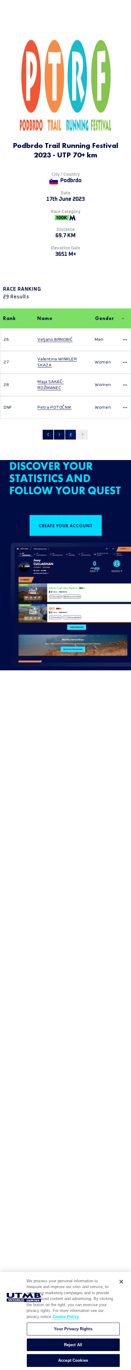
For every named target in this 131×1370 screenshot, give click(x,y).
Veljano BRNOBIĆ (55, 339)
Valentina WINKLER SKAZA (57, 362)
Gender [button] (104, 318)
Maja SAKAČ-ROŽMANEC (50, 385)
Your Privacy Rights (73, 1329)
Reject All (73, 1344)
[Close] (121, 1281)
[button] (48, 435)
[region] (65, 1321)
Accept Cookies (73, 1360)
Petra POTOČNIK (54, 407)
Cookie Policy (66, 1316)
